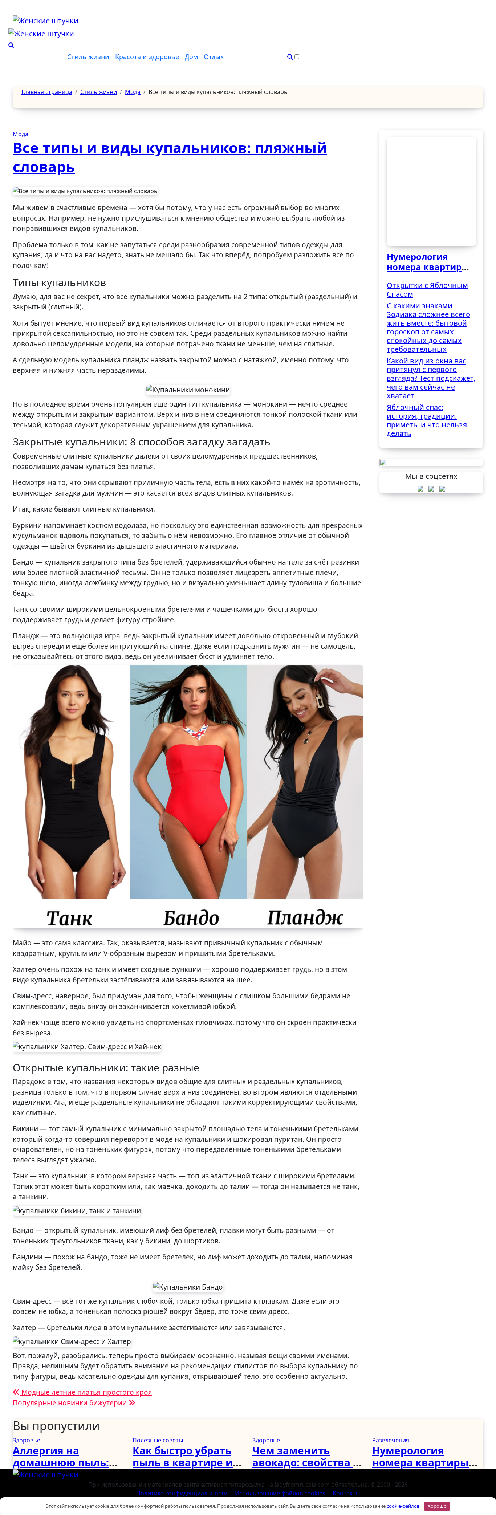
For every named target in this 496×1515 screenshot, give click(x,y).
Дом (191, 56)
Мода (20, 134)
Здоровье (26, 1440)
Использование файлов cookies (280, 1493)
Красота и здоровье (147, 56)
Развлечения (390, 1440)
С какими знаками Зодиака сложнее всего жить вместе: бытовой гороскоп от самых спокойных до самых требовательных (428, 327)
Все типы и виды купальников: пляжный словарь (170, 157)
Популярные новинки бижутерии (71, 1403)
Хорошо (437, 1506)
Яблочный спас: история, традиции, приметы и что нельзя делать (427, 420)
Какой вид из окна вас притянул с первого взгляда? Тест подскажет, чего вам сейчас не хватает (431, 378)
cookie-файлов (403, 1506)
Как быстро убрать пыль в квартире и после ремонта (183, 1462)
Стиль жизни (88, 56)
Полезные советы (158, 1440)
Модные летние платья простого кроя (86, 1392)
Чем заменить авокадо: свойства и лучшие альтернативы (306, 1468)
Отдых (214, 56)
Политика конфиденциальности (182, 1493)
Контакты (346, 1493)
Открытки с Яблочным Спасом (427, 289)
